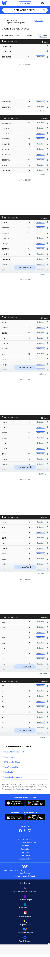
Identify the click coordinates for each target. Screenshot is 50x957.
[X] (25, 831)
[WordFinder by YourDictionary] (4, 3)
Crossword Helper (25, 899)
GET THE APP (25, 3)
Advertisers (25, 846)
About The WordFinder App (25, 842)
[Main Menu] (47, 3)
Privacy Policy (25, 852)
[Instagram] (30, 831)
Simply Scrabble (25, 916)
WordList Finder (25, 908)
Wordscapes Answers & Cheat (25, 891)
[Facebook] (20, 831)
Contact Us (25, 849)
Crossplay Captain (25, 924)
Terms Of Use (25, 855)
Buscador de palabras (25, 932)
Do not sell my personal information (25, 876)
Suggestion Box (25, 859)
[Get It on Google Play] (35, 803)
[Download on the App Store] (15, 803)
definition (39, 20)
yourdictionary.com (40, 788)
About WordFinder (25, 839)
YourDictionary (25, 941)
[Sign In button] (42, 3)
